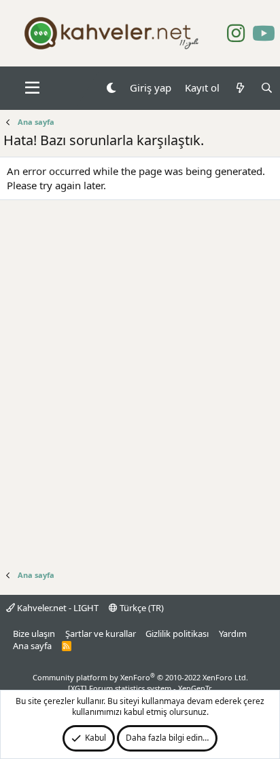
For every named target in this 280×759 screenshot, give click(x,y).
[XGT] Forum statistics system (140, 688)
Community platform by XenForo (140, 677)
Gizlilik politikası (177, 633)
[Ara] (266, 88)
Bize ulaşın (34, 633)
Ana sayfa (32, 646)
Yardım (233, 633)
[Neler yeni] (239, 88)
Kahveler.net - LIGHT (57, 608)
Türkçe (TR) (141, 608)
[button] (32, 88)
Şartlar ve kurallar (100, 633)
